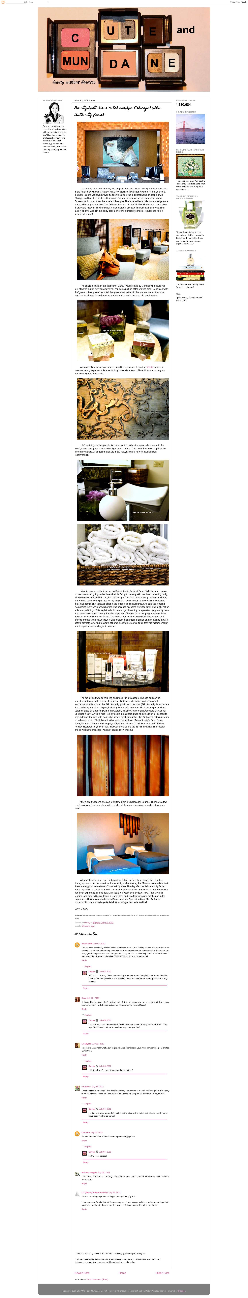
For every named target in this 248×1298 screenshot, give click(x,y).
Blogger (181, 1291)
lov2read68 (87, 943)
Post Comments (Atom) (97, 1279)
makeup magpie (89, 1172)
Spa (92, 926)
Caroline (86, 1132)
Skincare (86, 926)
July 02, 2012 (99, 943)
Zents (150, 367)
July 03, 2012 (105, 971)
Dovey (92, 971)
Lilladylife (86, 1044)
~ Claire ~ (86, 1086)
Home (122, 1273)
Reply (84, 960)
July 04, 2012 (105, 1109)
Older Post (162, 1273)
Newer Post (81, 1273)
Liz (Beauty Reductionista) (95, 1192)
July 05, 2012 (104, 1172)
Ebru (84, 998)
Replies (88, 966)
